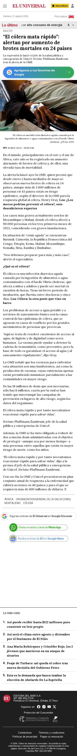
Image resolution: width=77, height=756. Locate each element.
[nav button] (5, 5)
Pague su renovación (51, 736)
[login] (72, 6)
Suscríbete (62, 5)
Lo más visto (11, 613)
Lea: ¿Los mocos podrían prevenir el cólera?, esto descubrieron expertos (38, 204)
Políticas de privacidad (25, 736)
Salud (8, 30)
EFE (5, 147)
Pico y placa (61, 16)
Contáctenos (25, 732)
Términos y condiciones (51, 732)
